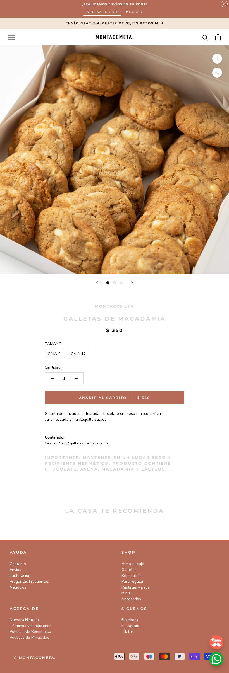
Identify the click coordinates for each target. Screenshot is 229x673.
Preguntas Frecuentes (29, 581)
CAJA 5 (54, 354)
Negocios (18, 587)
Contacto (18, 564)
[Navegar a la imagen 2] (114, 282)
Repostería (131, 575)
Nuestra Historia (24, 620)
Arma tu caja (132, 564)
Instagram (130, 625)
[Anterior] (97, 282)
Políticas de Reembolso (30, 631)
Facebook (130, 620)
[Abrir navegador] (11, 37)
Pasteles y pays (135, 587)
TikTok (127, 631)
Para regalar (132, 581)
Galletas (129, 569)
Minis (125, 593)
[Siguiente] (132, 282)
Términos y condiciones (30, 625)
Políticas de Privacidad (29, 637)
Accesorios (131, 599)
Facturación (20, 575)
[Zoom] (217, 58)
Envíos (15, 569)
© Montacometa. (35, 657)
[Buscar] (205, 37)
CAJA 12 (78, 354)
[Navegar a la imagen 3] (121, 282)
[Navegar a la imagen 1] (107, 282)
